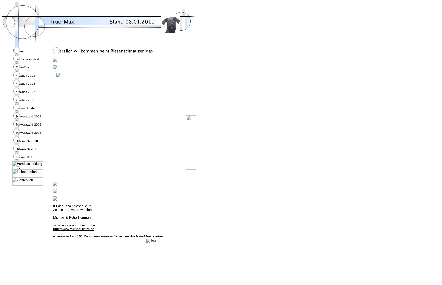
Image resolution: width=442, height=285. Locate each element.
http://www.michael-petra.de (73, 229)
